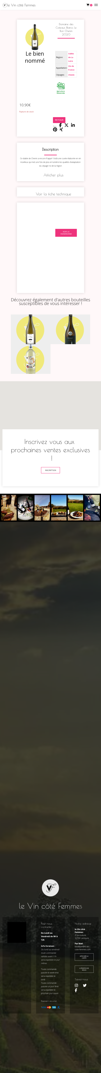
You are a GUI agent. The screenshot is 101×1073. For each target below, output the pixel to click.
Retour (59, 120)
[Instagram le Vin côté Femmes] (76, 985)
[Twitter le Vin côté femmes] (85, 985)
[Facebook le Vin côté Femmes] (76, 990)
